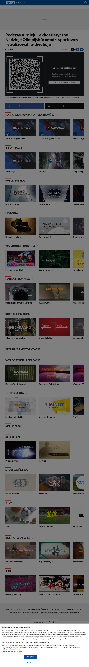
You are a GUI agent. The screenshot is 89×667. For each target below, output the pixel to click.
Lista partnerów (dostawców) (12, 651)
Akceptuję (30, 657)
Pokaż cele (30, 663)
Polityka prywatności (60, 639)
